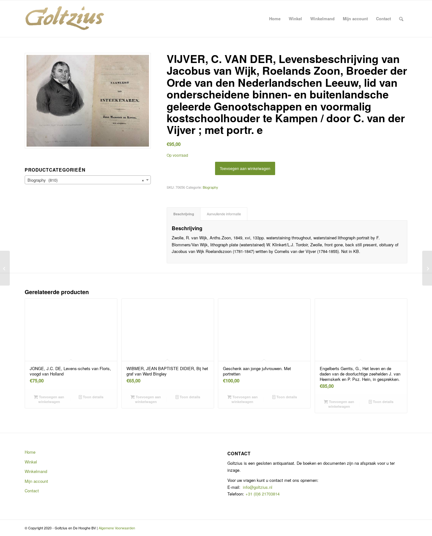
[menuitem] (275, 18)
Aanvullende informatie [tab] (224, 213)
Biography (210, 187)
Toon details (92, 396)
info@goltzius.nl (257, 487)
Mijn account (36, 481)
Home (30, 452)
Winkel (31, 462)
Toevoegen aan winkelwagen (245, 168)
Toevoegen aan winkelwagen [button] (51, 399)
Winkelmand (36, 471)
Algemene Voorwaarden (117, 527)
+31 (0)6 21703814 (262, 494)
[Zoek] (401, 18)
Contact (32, 491)
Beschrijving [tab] (183, 213)
